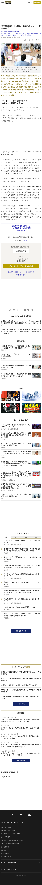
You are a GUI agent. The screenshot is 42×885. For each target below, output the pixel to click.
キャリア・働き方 (6, 33)
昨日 (16, 537)
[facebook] (21, 815)
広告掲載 (3, 850)
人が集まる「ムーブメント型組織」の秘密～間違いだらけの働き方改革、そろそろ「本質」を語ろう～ (21, 34)
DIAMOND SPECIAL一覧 (9, 772)
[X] (12, 815)
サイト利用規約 (5, 837)
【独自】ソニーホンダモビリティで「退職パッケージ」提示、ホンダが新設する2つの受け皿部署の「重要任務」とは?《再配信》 (21, 331)
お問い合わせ (5, 853)
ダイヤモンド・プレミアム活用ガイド (12, 834)
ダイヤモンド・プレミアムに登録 (21, 266)
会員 (36, 537)
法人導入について (6, 857)
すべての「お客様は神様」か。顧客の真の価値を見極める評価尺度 (21, 679)
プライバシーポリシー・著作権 (10, 843)
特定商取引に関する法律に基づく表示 (12, 840)
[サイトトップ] (8, 2)
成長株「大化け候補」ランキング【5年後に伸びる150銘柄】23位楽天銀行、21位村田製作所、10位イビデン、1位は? (21, 323)
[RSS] (29, 815)
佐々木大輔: (10, 31)
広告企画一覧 (5, 777)
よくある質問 (5, 847)
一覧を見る (21, 704)
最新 (6, 537)
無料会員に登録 (21, 251)
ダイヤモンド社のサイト (8, 863)
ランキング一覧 (21, 631)
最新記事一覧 (21, 760)
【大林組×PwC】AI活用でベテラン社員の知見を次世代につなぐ (21, 697)
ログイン (29, 2)
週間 (26, 537)
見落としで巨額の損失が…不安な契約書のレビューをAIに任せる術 (21, 673)
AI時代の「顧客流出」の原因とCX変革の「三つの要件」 (20, 685)
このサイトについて (7, 827)
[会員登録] (37, 2)
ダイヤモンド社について (8, 869)
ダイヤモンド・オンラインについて (12, 822)
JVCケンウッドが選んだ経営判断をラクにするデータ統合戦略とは (21, 691)
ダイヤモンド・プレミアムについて (11, 830)
